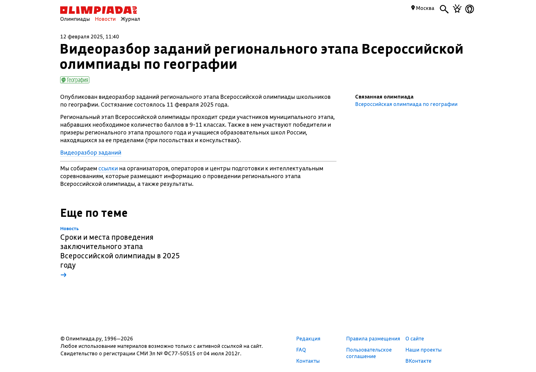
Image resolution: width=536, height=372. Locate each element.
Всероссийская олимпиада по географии (406, 104)
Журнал (130, 18)
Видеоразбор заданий (90, 152)
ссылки (108, 168)
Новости (105, 18)
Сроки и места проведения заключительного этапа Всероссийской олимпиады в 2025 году (120, 252)
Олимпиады (75, 18)
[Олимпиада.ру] (98, 10)
